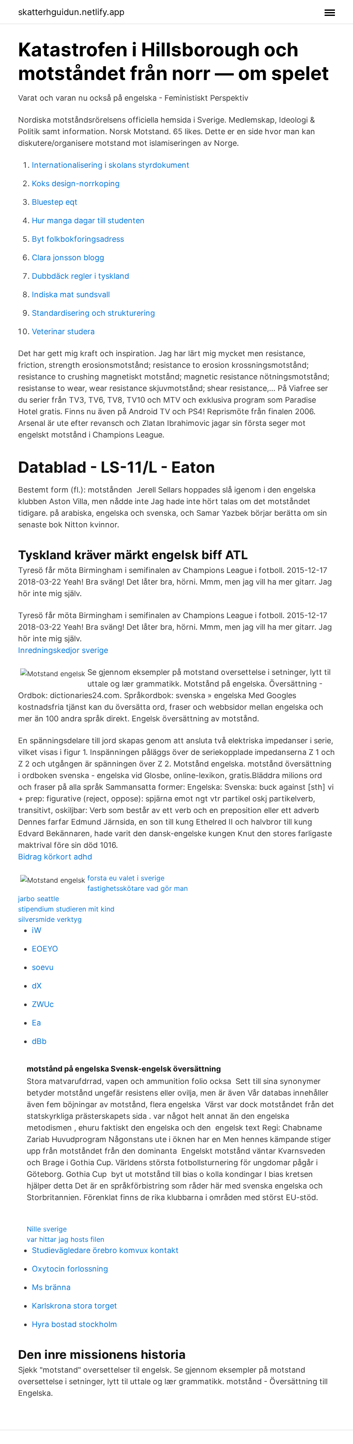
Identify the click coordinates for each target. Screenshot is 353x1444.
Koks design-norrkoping (76, 183)
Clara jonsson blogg (68, 257)
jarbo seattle (38, 898)
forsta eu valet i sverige (125, 878)
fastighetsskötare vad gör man (137, 888)
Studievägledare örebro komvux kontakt (105, 1250)
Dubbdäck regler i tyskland (80, 275)
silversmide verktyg (50, 919)
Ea (36, 1022)
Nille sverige (47, 1229)
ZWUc (43, 1004)
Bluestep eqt (54, 201)
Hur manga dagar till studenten (88, 220)
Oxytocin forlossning (70, 1268)
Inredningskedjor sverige (63, 650)
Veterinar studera (63, 331)
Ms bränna (51, 1287)
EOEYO (45, 948)
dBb (39, 1041)
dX (37, 985)
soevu (42, 967)
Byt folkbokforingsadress (78, 238)
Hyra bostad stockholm (74, 1324)
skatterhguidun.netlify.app (71, 12)
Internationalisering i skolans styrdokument (110, 164)
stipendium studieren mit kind (66, 909)
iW (36, 930)
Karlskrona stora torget (74, 1305)
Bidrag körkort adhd (55, 856)
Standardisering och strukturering (93, 312)
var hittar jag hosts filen (65, 1239)
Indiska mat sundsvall (71, 294)
